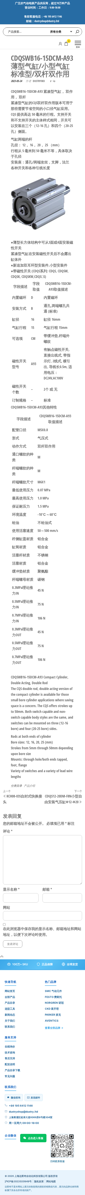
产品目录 (10, 1002)
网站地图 (51, 1181)
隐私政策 (39, 1181)
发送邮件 (35, 1097)
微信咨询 (15, 1097)
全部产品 (10, 997)
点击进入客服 (35, 1138)
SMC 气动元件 (53, 991)
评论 (7, 831)
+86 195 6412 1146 (21, 1105)
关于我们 (10, 1020)
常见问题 (10, 1076)
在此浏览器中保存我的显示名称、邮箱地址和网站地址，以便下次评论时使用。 (42, 931)
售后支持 (10, 1058)
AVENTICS (52, 1020)
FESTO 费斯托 (53, 997)
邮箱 (47, 889)
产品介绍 (29, 786)
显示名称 (11, 889)
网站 (6, 907)
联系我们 (10, 1026)
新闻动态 (10, 1014)
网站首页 (10, 991)
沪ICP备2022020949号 (18, 1181)
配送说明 (10, 1064)
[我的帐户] (60, 43)
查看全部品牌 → (54, 1027)
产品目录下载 (12, 1070)
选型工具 (10, 1008)
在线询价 (10, 1046)
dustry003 (39, 81)
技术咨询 (10, 1052)
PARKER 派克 (53, 1014)
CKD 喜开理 (52, 1008)
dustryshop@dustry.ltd (23, 1111)
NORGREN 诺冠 (54, 1002)
